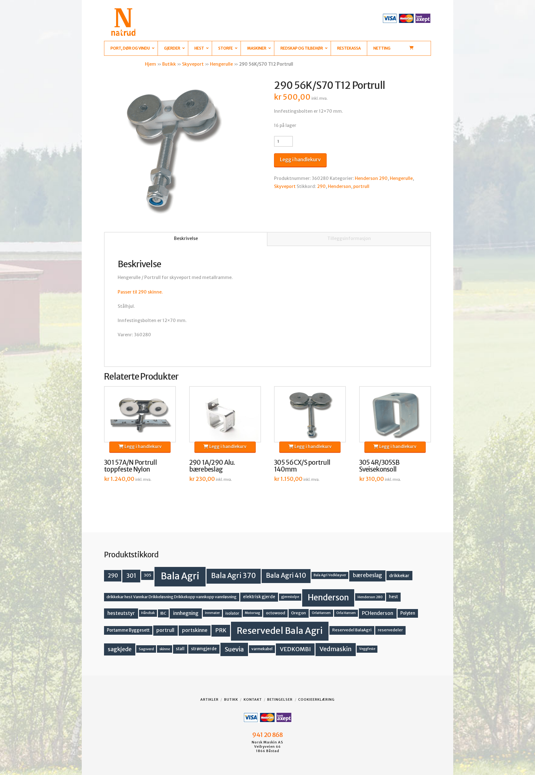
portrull (361, 186)
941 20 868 (267, 734)
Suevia (234, 649)
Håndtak (148, 613)
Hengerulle (221, 64)
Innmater (212, 613)
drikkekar (399, 575)
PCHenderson (377, 613)
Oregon (298, 613)
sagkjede (120, 649)
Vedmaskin (336, 649)
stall (180, 648)
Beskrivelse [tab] (186, 238)
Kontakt (253, 699)
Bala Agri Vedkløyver (330, 575)
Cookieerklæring (316, 699)
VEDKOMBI (295, 649)
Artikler (209, 699)
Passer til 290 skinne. (140, 292)
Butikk (169, 64)
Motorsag (252, 613)
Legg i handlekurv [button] (143, 446)
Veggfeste (367, 649)
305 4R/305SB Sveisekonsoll (379, 466)
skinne (164, 649)
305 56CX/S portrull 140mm (302, 466)
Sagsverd (146, 649)
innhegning (185, 613)
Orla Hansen (346, 613)
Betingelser (280, 699)
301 (131, 575)
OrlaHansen (321, 613)
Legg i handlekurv (300, 159)
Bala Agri (180, 576)
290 (321, 186)
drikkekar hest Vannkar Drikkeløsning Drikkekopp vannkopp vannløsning (172, 596)
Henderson (339, 186)
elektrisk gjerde (259, 596)
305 (147, 575)
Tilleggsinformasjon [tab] (349, 238)
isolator (232, 613)
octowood (275, 613)
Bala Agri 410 (286, 576)
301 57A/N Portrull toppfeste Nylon (130, 466)
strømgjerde (204, 648)
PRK (220, 630)
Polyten (407, 613)
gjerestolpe (290, 597)
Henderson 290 (371, 178)
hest (393, 596)
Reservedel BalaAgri (352, 630)
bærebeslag (367, 575)
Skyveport (193, 64)
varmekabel (261, 649)
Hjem (150, 64)
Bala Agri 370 (233, 575)
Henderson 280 (370, 597)
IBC (163, 613)
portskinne (194, 630)
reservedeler (390, 630)
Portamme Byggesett (128, 630)
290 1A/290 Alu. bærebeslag (212, 466)
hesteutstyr (121, 613)
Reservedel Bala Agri (280, 630)
